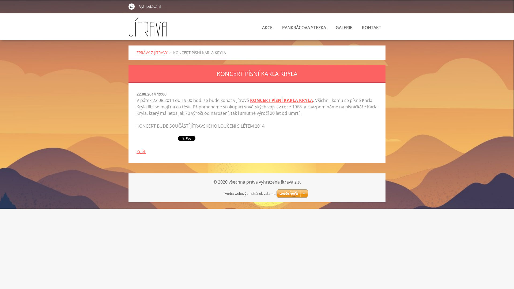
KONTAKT (371, 28)
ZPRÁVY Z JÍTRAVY (152, 52)
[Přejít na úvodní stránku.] (147, 30)
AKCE (267, 28)
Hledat (131, 6)
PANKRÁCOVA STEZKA (304, 28)
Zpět (141, 151)
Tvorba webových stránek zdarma (249, 194)
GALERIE (344, 28)
